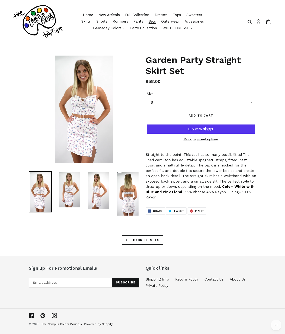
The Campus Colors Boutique (62, 324)
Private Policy (157, 285)
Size (150, 94)
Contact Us (213, 279)
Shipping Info (157, 279)
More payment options (201, 139)
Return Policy (186, 279)
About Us (238, 279)
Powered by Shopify (98, 324)
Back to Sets (146, 240)
